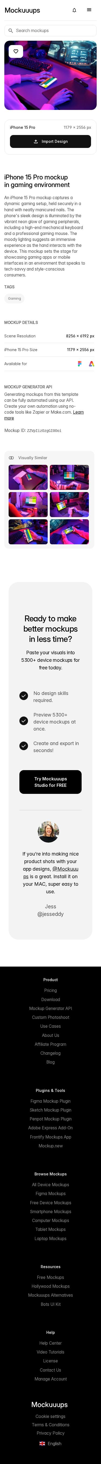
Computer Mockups (50, 1220)
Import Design (55, 141)
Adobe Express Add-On (50, 1127)
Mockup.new (51, 1145)
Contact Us (50, 1370)
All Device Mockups (50, 1184)
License (50, 1360)
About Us (50, 1035)
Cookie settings (50, 1416)
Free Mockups (50, 1277)
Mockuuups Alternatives (50, 1295)
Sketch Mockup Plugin (50, 1110)
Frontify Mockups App (50, 1137)
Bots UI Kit (51, 1304)
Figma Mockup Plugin (50, 1101)
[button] (74, 10)
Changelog (50, 1053)
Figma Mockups (51, 1193)
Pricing (50, 990)
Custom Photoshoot (50, 1017)
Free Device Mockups (50, 1202)
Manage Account (50, 1379)
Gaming (14, 298)
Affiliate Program (50, 1044)
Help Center (50, 1343)
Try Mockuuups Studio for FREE (50, 782)
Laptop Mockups (50, 1238)
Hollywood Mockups (51, 1286)
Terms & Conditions (50, 1425)
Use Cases (50, 1026)
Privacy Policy (51, 1433)
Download (50, 999)
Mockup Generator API (50, 1008)
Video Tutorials (50, 1352)
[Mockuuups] (34, 10)
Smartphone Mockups (50, 1211)
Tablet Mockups (50, 1229)
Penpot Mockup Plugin (51, 1119)
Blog (50, 1062)
